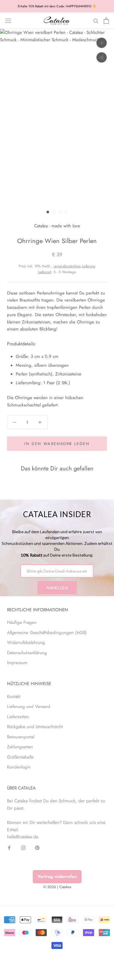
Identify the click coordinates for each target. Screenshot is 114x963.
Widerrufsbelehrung (26, 642)
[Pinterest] (37, 847)
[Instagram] (23, 847)
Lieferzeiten (18, 716)
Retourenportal (20, 737)
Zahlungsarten (20, 747)
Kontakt (13, 696)
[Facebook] (9, 847)
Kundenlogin (19, 767)
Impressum (17, 662)
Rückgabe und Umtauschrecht (35, 726)
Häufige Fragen (22, 622)
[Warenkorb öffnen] (106, 21)
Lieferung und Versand (28, 706)
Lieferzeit (44, 272)
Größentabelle (20, 757)
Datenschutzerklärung (27, 652)
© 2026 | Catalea (57, 887)
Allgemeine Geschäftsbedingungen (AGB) (47, 632)
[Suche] (96, 20)
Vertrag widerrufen (57, 876)
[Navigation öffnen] (8, 20)
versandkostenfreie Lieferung (74, 266)
